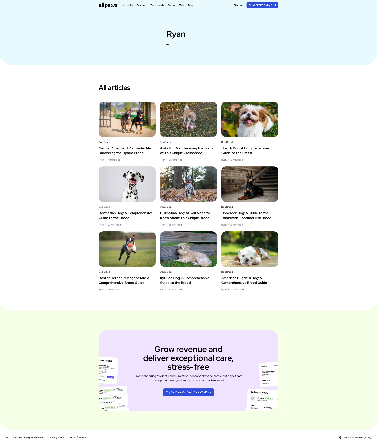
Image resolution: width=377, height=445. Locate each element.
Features (142, 5)
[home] (108, 5)
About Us (128, 5)
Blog (190, 5)
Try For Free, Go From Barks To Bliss (188, 392)
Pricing (171, 5)
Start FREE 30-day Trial (262, 5)
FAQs (181, 5)
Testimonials (157, 5)
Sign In (238, 5)
